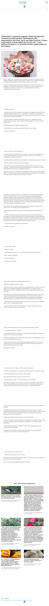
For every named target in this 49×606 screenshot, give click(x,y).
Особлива (23, 2)
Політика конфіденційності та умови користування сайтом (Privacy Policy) (16, 600)
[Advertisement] (24, 21)
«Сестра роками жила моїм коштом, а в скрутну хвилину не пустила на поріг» (33, 560)
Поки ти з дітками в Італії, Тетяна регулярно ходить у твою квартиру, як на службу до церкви (11, 497)
